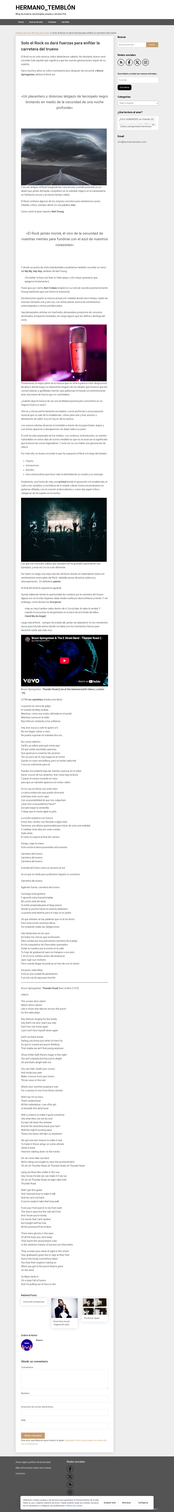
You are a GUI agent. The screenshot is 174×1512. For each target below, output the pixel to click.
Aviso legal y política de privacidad (33, 1462)
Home (21, 22)
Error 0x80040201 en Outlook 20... (137, 119)
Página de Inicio (24, 33)
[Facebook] (129, 63)
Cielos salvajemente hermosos (136, 121)
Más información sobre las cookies (33, 1467)
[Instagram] (145, 63)
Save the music (42, 33)
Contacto (52, 22)
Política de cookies (74, 1505)
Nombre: (25, 1393)
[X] (137, 63)
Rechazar (126, 1502)
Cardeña (65, 22)
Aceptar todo (110, 1502)
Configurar (143, 1502)
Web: (23, 1420)
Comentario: (27, 1367)
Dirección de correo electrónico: (37, 1406)
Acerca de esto (36, 22)
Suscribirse (124, 87)
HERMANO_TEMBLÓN (45, 7)
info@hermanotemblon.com (132, 142)
